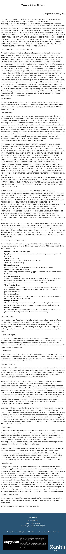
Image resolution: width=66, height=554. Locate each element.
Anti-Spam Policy (41, 531)
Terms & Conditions (12, 531)
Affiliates (49, 531)
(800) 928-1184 (34, 520)
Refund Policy (31, 531)
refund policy (40, 526)
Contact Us (56, 531)
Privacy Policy (22, 531)
